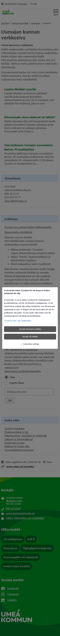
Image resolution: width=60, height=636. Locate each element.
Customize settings (31, 344)
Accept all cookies (30, 336)
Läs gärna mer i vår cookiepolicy (17, 320)
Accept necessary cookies (30, 329)
